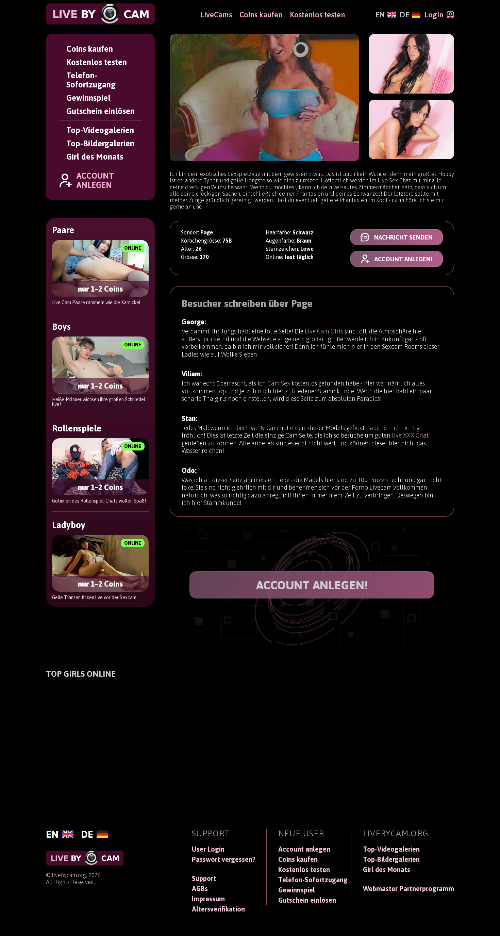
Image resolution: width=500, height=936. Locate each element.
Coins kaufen (89, 48)
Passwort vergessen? (223, 859)
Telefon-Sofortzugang (91, 80)
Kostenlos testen (96, 62)
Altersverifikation (218, 909)
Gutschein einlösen (100, 111)
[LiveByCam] (100, 13)
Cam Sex (278, 383)
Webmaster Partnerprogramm (408, 888)
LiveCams (216, 14)
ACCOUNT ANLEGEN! (312, 584)
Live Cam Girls (324, 331)
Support (204, 878)
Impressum (208, 899)
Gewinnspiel (88, 97)
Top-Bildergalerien (100, 143)
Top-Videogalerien (100, 130)
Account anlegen (304, 849)
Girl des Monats (94, 156)
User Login (208, 849)
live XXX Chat (410, 435)
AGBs (200, 888)
